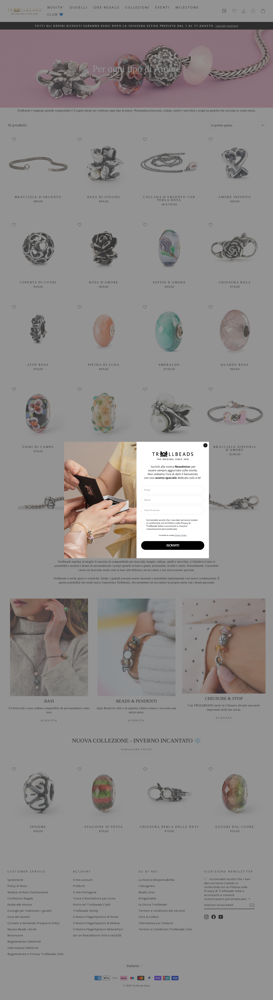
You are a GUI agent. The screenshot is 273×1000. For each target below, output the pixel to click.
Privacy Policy (180, 535)
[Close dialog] (205, 445)
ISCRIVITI (172, 545)
